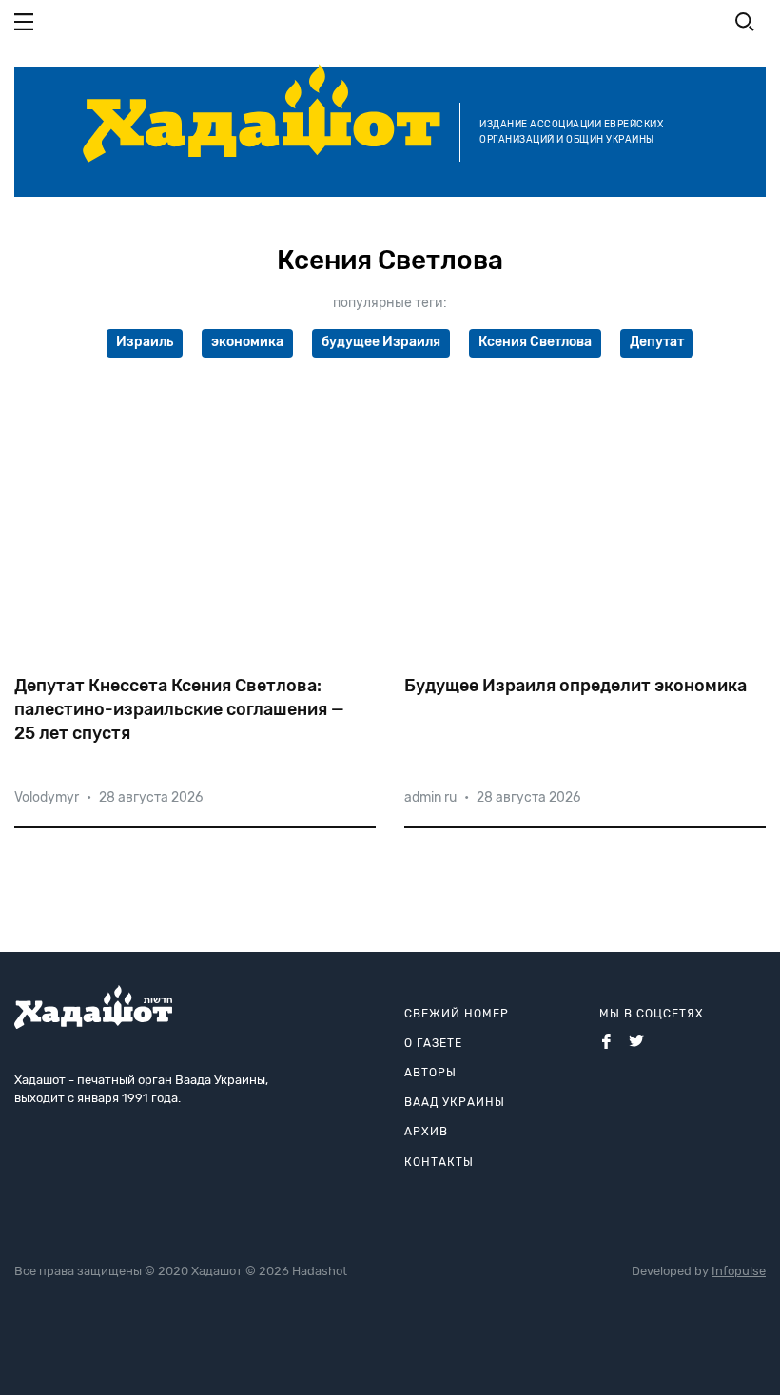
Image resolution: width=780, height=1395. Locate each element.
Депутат (657, 342)
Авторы (430, 1072)
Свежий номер (456, 1013)
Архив (426, 1131)
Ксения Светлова (535, 342)
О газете (433, 1043)
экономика (247, 342)
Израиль (144, 342)
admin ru (430, 797)
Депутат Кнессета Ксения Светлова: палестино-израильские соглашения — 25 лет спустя (179, 709)
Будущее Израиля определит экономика (575, 685)
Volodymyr (46, 797)
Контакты (439, 1162)
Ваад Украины (454, 1102)
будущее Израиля (381, 342)
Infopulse (739, 1271)
